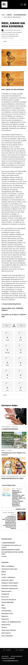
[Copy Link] (21, 43)
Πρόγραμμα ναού (7, 613)
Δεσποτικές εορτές (7, 580)
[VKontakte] (18, 43)
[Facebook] (3, 43)
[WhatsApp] (8, 43)
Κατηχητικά (4, 34)
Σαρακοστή (5, 619)
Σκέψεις (9, 15)
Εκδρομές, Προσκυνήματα (9, 583)
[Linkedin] (13, 43)
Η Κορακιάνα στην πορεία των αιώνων (13, 454)
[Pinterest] (11, 43)
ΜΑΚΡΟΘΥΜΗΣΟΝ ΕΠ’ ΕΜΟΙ (12, 478)
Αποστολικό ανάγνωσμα (9, 569)
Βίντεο (3, 574)
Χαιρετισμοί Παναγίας (8, 630)
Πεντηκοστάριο (6, 611)
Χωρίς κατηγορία (7, 636)
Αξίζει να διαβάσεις (6, 32)
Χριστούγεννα (6, 633)
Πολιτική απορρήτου (16, 656)
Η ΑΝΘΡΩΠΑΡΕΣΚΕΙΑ (9, 429)
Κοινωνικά (12, 34)
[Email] (16, 43)
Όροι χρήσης (5, 656)
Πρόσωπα (4, 616)
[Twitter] (6, 43)
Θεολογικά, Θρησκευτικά (9, 588)
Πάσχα (3, 608)
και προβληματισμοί (20, 15)
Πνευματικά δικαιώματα (8, 658)
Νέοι (17, 34)
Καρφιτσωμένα (17, 32)
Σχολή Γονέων (5, 426)
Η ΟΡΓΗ (4, 556)
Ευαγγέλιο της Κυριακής (9, 586)
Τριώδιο (4, 627)
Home (3, 15)
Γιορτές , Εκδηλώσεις (8, 512)
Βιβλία (3, 450)
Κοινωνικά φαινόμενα (8, 599)
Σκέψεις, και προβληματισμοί (9, 36)
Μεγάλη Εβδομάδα (7, 602)
